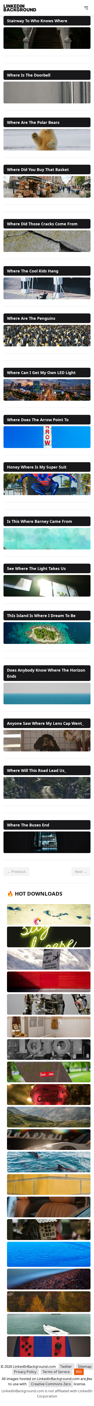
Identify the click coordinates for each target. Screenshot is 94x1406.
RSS (79, 1371)
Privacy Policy (25, 1371)
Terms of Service (56, 1371)
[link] (47, 38)
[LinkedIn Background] (19, 7)
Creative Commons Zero (50, 1384)
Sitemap (85, 1366)
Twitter (66, 1366)
